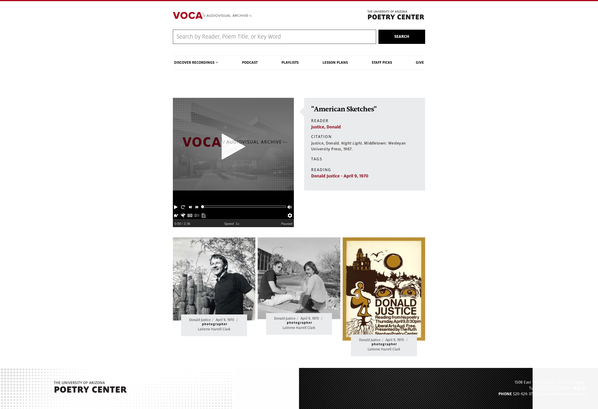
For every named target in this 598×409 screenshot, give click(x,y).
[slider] (202, 206)
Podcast (250, 62)
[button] (176, 206)
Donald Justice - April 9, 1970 (339, 176)
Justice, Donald (326, 127)
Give (420, 62)
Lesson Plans (335, 62)
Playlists (290, 62)
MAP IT (579, 388)
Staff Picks (382, 62)
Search (401, 37)
